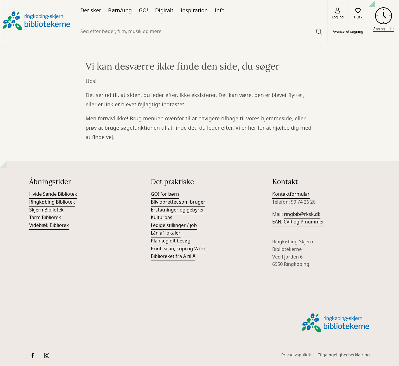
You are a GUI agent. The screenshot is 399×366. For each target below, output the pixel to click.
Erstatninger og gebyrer (177, 210)
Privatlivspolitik (296, 355)
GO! (143, 10)
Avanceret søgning (348, 31)
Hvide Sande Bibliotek (53, 194)
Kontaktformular (291, 194)
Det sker (90, 10)
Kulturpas (161, 217)
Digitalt (164, 10)
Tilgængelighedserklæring (344, 355)
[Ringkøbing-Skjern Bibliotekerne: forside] (36, 21)
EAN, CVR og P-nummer (298, 222)
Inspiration (194, 10)
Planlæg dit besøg (170, 240)
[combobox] (200, 31)
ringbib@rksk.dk (302, 214)
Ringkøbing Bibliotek (52, 202)
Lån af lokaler (166, 233)
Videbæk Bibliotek (49, 225)
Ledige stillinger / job (174, 225)
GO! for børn (165, 194)
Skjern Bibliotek (46, 210)
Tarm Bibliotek (45, 217)
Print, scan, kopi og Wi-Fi (178, 248)
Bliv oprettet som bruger (178, 202)
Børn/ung (120, 10)
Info (220, 10)
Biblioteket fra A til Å (173, 256)
